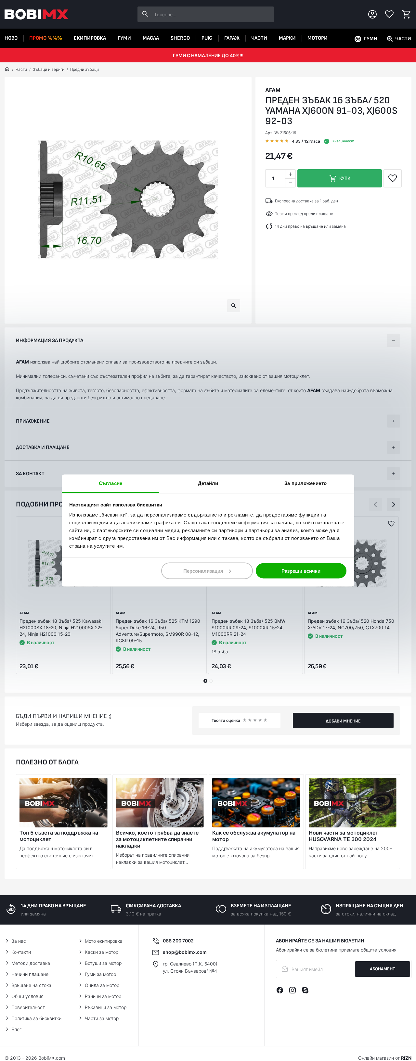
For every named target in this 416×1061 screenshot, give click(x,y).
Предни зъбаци (84, 69)
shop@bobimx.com (185, 952)
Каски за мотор (101, 952)
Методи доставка (30, 963)
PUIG (207, 38)
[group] (128, 200)
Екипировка (90, 38)
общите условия (378, 949)
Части (259, 38)
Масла (151, 38)
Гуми (124, 38)
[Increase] (290, 174)
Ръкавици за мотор (105, 1007)
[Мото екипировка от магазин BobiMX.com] (7, 69)
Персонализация (203, 570)
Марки (287, 38)
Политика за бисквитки (36, 1018)
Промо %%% (45, 38)
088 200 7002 (178, 940)
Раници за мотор (103, 996)
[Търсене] (145, 14)
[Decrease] (290, 182)
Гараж (232, 38)
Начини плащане (29, 974)
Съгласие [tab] (110, 483)
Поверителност (28, 1007)
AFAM (272, 90)
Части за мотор (102, 1018)
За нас (18, 941)
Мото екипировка (104, 941)
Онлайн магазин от (384, 1058)
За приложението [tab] (305, 483)
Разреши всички (300, 570)
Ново (11, 38)
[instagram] (292, 990)
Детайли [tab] (208, 483)
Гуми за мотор (100, 974)
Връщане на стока (31, 985)
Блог (16, 1029)
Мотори (317, 38)
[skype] (305, 990)
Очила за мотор (102, 985)
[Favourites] (389, 14)
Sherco (180, 38)
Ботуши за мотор (103, 963)
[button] (375, 504)
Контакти (21, 952)
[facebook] (280, 990)
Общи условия (27, 996)
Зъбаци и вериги (48, 69)
